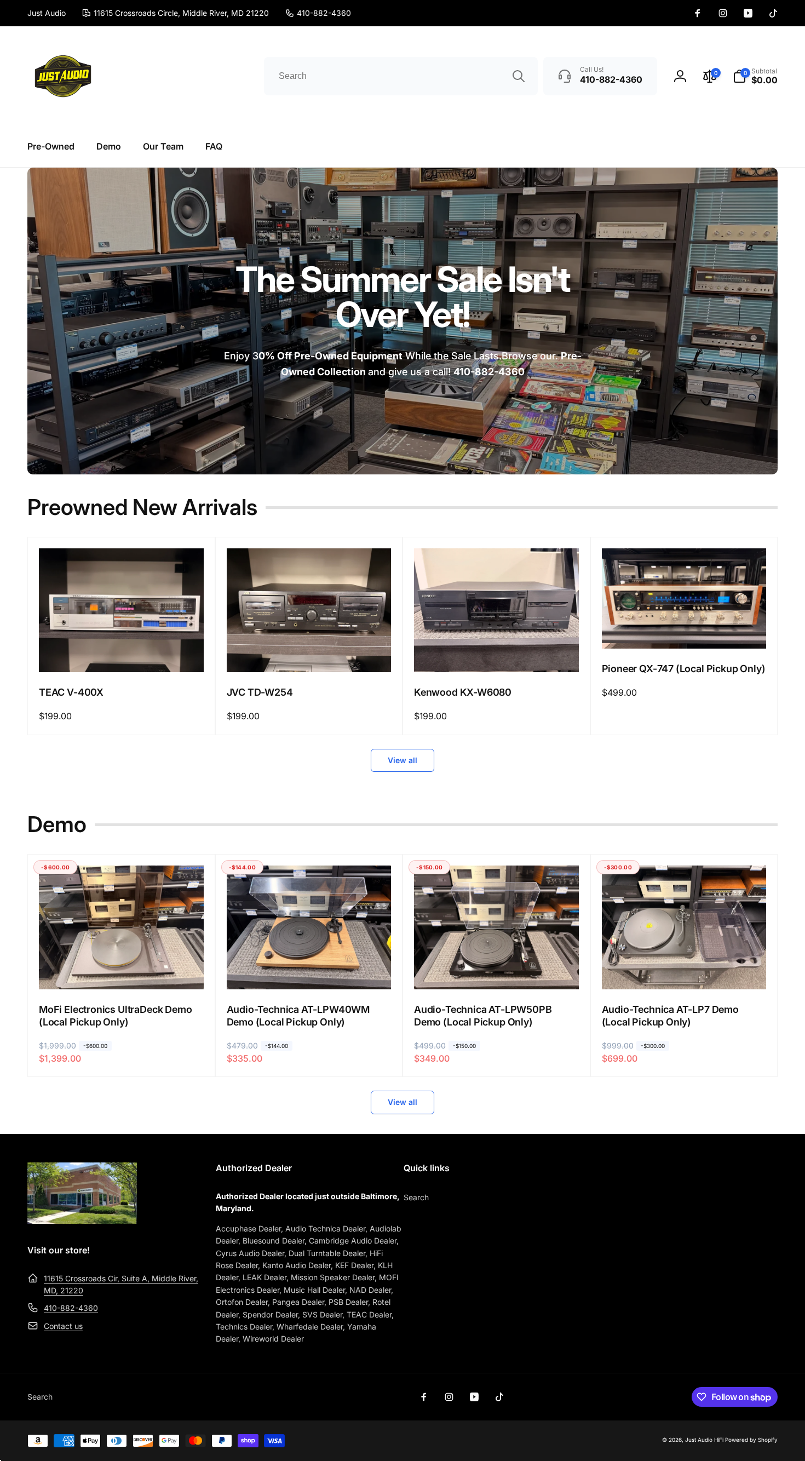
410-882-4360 (71, 1308)
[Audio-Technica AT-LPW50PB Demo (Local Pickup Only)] (497, 969)
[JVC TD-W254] (309, 652)
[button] (755, 76)
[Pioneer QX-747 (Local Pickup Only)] (684, 628)
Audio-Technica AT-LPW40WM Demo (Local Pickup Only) (298, 1016)
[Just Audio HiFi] (82, 1220)
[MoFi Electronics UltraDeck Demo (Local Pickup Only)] (122, 969)
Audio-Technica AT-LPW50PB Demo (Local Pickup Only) (483, 1016)
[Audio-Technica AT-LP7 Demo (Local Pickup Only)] (684, 969)
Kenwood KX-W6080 (462, 692)
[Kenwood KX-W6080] (497, 652)
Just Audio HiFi (704, 1439)
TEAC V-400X (71, 692)
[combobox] (401, 76)
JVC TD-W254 (260, 692)
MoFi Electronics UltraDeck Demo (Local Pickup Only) (115, 1016)
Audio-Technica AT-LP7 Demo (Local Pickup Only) (670, 1016)
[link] (318, 13)
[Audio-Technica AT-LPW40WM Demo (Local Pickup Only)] (309, 969)
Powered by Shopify (751, 1439)
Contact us (63, 1326)
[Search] (519, 76)
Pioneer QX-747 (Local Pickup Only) (684, 668)
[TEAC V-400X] (122, 652)
